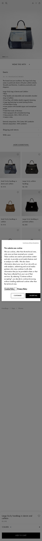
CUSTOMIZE (17, 295)
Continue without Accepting (31, 242)
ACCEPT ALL (33, 295)
